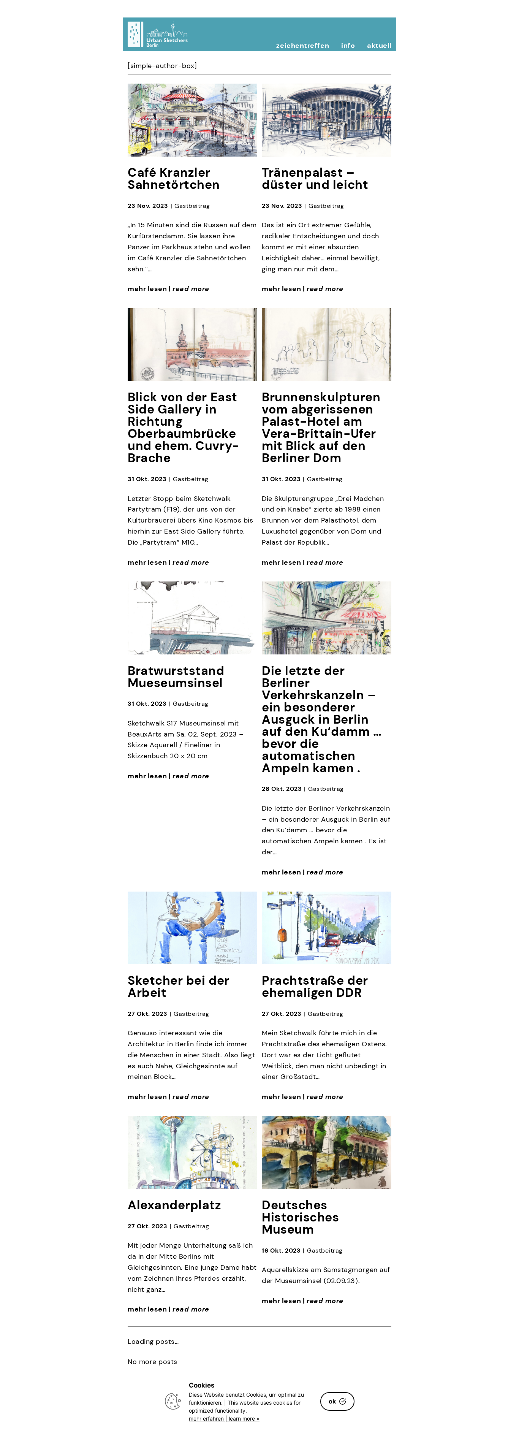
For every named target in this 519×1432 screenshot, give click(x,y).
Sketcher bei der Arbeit (178, 986)
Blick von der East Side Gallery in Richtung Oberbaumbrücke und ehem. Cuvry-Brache (183, 427)
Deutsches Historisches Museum (300, 1217)
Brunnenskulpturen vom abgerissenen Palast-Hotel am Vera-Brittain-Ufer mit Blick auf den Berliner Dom (321, 427)
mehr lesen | (168, 288)
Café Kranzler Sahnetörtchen (174, 178)
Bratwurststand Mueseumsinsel (176, 677)
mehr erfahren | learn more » (224, 1418)
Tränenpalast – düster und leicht (315, 178)
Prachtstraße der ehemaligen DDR (315, 986)
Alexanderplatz (175, 1205)
